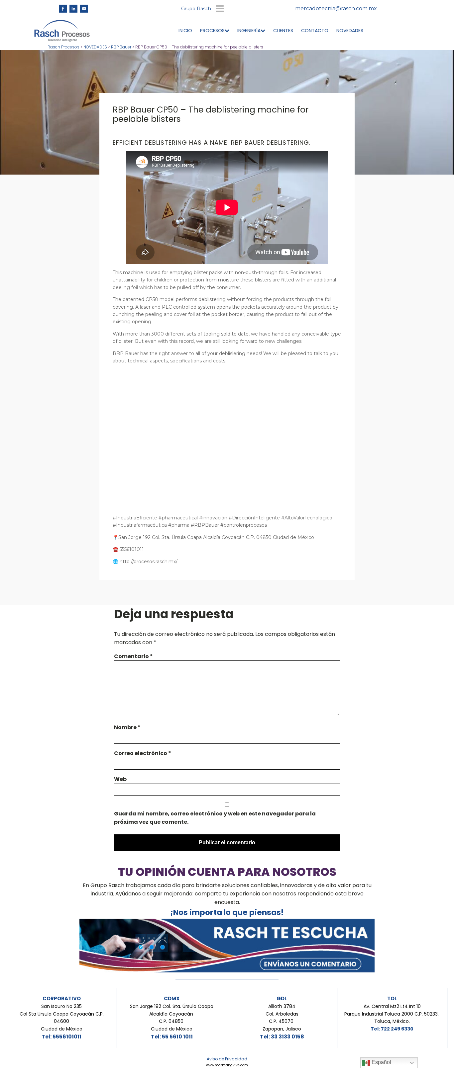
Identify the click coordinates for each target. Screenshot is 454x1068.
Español (380, 1062)
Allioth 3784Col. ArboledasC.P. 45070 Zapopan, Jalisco (282, 1017)
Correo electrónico (142, 753)
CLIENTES (283, 30)
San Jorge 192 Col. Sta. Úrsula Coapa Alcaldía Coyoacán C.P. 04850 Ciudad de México (171, 1017)
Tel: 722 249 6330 (392, 1029)
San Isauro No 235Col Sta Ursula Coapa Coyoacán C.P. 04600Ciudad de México (62, 1017)
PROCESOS (212, 30)
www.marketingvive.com (227, 1065)
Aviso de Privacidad (227, 1059)
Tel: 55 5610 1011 (172, 1036)
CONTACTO (314, 30)
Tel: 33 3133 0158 (282, 1036)
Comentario (133, 656)
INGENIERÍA (249, 30)
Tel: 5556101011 (61, 1036)
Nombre (127, 727)
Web (120, 779)
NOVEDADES (349, 30)
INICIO (185, 30)
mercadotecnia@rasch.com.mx (336, 8)
